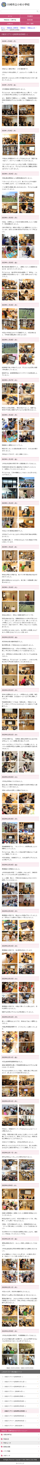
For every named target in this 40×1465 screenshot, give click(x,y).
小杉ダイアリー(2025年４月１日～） (15, 1381)
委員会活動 (6, 1446)
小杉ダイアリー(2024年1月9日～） (15, 1396)
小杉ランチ (6, 1455)
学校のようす (31, 27)
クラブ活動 (6, 1451)
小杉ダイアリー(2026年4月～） (14, 1376)
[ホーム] (20, 4)
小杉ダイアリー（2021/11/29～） (14, 1425)
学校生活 (22, 27)
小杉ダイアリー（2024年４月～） (14, 1391)
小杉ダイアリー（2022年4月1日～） (15, 1421)
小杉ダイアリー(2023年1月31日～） (15, 1406)
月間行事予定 (7, 1434)
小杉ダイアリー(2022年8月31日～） (15, 1416)
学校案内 (30, 16)
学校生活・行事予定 (10, 20)
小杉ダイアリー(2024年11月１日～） (15, 1386)
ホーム (10, 16)
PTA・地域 (30, 23)
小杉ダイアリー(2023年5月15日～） (15, 1401)
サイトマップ (20, 1463)
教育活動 (30, 20)
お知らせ (10, 23)
